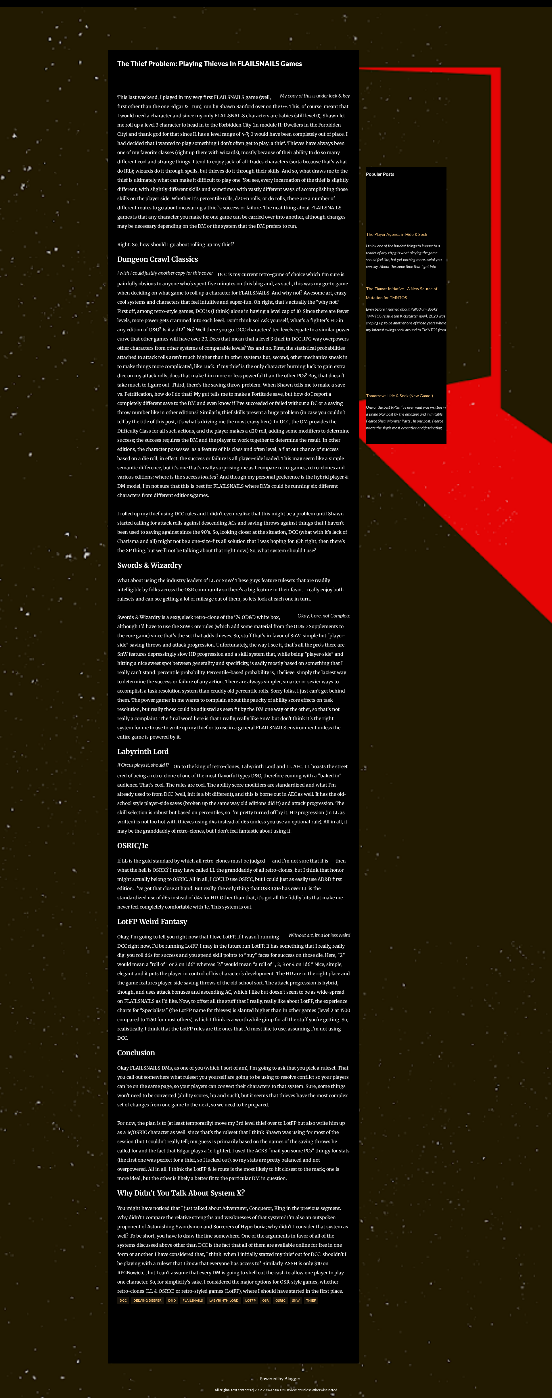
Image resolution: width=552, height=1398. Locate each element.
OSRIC (280, 1300)
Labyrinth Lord (224, 1300)
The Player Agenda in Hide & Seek (396, 234)
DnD (172, 1300)
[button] (121, 77)
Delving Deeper (147, 1300)
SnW (296, 1300)
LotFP (250, 1300)
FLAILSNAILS (193, 1300)
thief (311, 1300)
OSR (265, 1300)
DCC (123, 1300)
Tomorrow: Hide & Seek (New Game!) (399, 395)
